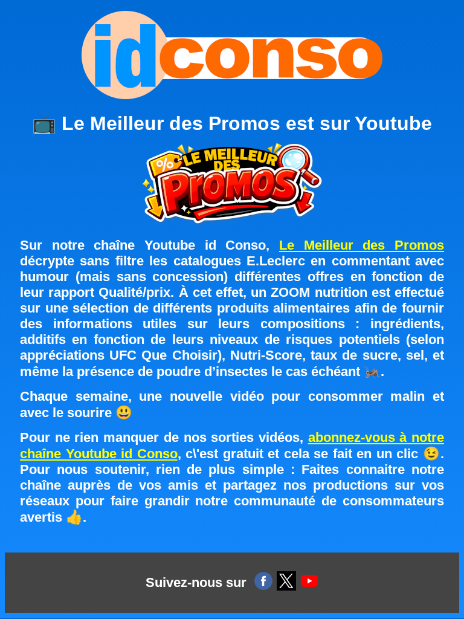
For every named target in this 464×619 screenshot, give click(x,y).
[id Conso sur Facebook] (263, 582)
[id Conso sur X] (286, 582)
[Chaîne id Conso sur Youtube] (309, 582)
